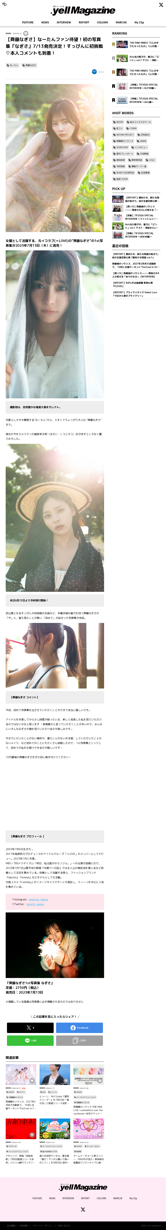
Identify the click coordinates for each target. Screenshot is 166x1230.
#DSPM (11, 1092)
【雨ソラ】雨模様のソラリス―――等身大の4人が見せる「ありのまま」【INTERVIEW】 (135, 275)
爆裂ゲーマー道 (139, 166)
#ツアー (22, 1092)
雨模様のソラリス (82, 1102)
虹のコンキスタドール (140, 122)
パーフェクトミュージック (86, 1097)
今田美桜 (120, 166)
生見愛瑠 (145, 172)
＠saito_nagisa (35, 904)
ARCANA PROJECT (125, 134)
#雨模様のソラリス (16, 1097)
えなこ (152, 160)
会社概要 (11, 1225)
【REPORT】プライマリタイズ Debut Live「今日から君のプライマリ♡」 (134, 294)
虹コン (119, 128)
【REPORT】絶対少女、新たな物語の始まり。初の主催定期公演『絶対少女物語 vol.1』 (136, 255)
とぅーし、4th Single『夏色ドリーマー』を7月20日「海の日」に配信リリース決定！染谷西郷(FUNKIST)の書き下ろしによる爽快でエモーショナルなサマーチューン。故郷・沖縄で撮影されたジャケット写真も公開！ (54, 1100)
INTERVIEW (64, 22)
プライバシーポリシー (42, 1225)
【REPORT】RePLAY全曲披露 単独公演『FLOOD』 (132, 284)
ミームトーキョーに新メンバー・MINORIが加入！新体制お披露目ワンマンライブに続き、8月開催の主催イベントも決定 (88, 1159)
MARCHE (121, 22)
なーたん (14, 65)
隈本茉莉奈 (137, 160)
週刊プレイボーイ (124, 153)
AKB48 (143, 141)
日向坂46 (145, 134)
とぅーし (53, 1092)
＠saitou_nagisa (38, 899)
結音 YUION (122, 179)
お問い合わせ (64, 1225)
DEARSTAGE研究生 (125, 172)
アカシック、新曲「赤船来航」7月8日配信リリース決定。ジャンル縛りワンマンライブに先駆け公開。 (20, 1159)
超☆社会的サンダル (49, 1151)
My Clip (139, 22)
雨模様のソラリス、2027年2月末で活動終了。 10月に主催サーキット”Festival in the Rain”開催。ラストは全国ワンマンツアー (21, 1105)
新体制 (78, 1151)
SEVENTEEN (122, 147)
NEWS (45, 22)
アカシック (13, 1146)
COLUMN (102, 22)
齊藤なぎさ (31, 65)
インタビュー (141, 147)
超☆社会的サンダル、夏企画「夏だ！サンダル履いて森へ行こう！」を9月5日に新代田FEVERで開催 (55, 1159)
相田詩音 (120, 160)
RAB (43, 1092)
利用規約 (24, 1225)
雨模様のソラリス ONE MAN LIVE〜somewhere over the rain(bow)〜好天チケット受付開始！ (88, 1110)
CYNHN (133, 128)
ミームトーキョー (93, 1146)
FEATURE (28, 22)
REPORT (84, 22)
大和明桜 (144, 153)
